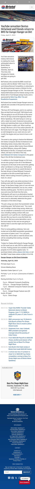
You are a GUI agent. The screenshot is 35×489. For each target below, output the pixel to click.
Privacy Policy (17, 420)
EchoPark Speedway (17, 433)
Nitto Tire (21, 97)
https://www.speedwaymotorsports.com (17, 415)
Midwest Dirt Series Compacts (14, 155)
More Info (16, 395)
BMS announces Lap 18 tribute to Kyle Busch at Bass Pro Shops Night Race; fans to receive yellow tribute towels (20, 322)
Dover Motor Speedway (17, 431)
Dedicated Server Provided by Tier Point (17, 418)
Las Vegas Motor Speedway (17, 436)
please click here (23, 252)
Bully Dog (14, 97)
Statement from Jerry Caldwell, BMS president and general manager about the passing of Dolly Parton (19, 331)
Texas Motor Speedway (17, 444)
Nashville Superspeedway (17, 437)
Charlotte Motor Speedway (17, 429)
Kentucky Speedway (17, 434)
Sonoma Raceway (17, 442)
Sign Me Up (26, 472)
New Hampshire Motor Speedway (17, 439)
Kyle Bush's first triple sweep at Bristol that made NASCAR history (20, 348)
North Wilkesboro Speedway (17, 441)
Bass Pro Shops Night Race (17, 383)
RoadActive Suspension (9, 99)
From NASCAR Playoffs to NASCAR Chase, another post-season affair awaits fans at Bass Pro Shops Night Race (21, 341)
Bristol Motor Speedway (17, 428)
